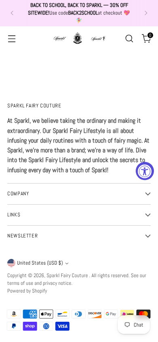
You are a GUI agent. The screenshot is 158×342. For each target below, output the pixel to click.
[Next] (146, 13)
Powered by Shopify (27, 291)
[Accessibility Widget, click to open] (145, 171)
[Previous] (12, 13)
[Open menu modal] (11, 38)
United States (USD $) (40, 263)
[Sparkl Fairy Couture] (79, 38)
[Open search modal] (129, 38)
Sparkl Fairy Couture (68, 275)
